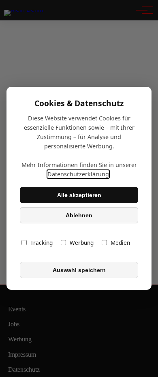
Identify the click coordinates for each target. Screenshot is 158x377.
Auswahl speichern (79, 270)
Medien (120, 243)
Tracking (41, 243)
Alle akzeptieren (79, 195)
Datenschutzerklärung (78, 174)
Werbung (82, 243)
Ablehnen (79, 215)
